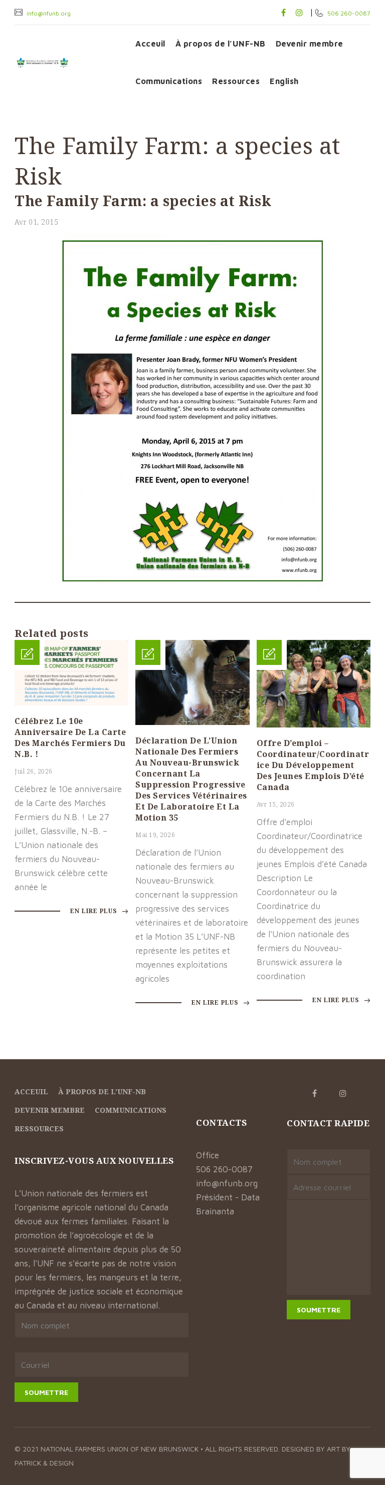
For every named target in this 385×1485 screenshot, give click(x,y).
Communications (168, 81)
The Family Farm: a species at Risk (143, 200)
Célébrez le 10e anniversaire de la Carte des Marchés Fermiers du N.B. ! (70, 737)
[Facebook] (283, 12)
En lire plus (94, 911)
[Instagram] (299, 12)
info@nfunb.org (48, 13)
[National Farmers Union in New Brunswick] (67, 63)
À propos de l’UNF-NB (220, 43)
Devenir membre (309, 43)
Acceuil (150, 43)
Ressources (236, 81)
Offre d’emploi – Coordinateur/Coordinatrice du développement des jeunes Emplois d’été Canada (313, 765)
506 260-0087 (348, 13)
